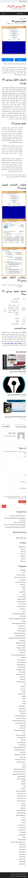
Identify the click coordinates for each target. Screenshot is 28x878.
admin (9, 23)
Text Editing (22, 832)
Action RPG (22, 579)
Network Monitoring (20, 723)
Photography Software (19, 749)
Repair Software (21, 776)
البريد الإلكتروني (22, 481)
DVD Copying (22, 650)
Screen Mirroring (21, 793)
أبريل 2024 (22, 561)
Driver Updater (21, 645)
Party (24, 732)
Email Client (22, 652)
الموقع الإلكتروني (22, 488)
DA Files (23, 621)
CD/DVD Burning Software (18, 613)
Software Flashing (21, 813)
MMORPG (22, 713)
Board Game (22, 604)
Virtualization (22, 851)
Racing (23, 766)
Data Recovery (21, 626)
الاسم (24, 475)
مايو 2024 (23, 558)
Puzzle (23, 764)
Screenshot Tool (21, 798)
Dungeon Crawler (21, 647)
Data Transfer (22, 628)
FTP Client (22, 689)
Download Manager (20, 643)
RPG (24, 786)
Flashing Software (21, 681)
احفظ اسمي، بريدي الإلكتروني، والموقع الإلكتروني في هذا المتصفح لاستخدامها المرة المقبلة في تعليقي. (14, 497)
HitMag (24, 876)
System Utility (22, 830)
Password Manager (20, 735)
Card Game (22, 609)
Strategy (23, 820)
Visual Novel (22, 856)
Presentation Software (19, 754)
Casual (23, 611)
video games (22, 849)
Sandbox (23, 788)
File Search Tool (21, 667)
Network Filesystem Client (18, 720)
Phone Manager (21, 742)
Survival (23, 822)
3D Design (22, 570)
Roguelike (23, 783)
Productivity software (20, 759)
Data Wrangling (21, 630)
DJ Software (22, 640)
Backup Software (21, 601)
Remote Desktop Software (18, 774)
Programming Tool (20, 762)
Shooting (23, 805)
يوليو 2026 (23, 549)
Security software (21, 800)
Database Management (19, 633)
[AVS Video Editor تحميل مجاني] (14, 362)
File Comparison (21, 660)
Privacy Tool (22, 757)
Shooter (23, 803)
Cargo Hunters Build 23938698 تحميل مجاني (14, 524)
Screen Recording (21, 796)
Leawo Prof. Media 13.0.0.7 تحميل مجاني (15, 416)
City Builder (22, 616)
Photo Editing (22, 745)
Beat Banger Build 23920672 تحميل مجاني (15, 527)
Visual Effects (22, 854)
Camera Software (21, 606)
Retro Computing (21, 779)
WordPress (18, 876)
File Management (21, 664)
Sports (23, 817)
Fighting (23, 657)
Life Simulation (21, 706)
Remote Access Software (19, 771)
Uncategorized (23, 18)
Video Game (22, 847)
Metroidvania (22, 711)
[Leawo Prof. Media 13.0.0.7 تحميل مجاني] (14, 407)
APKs (24, 589)
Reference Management (19, 769)
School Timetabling (20, 791)
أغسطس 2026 (21, 546)
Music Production (21, 718)
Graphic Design (21, 694)
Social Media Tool (21, 810)
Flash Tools (22, 679)
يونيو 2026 (23, 551)
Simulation (22, 808)
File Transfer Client (20, 674)
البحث (24, 504)
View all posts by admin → (10, 436)
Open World (22, 728)
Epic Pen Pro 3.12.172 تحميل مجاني (16, 394)
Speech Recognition (20, 815)
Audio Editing (22, 596)
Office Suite (22, 725)
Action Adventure (21, 575)
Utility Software (21, 839)
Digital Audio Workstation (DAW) (17, 638)
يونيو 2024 (23, 556)
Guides (23, 696)
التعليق (24, 456)
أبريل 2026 (22, 554)
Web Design (22, 861)
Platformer (22, 752)
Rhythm (23, 781)
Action (23, 572)
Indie (24, 701)
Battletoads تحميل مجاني (19, 522)
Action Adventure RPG (19, 577)
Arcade (23, 594)
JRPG (24, 703)
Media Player (22, 708)
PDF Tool (23, 740)
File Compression (21, 662)
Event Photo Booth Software (18, 655)
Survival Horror (21, 825)
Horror (23, 698)
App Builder (22, 592)
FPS (24, 684)
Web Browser (22, 859)
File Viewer (22, 677)
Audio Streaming (21, 599)
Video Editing (22, 844)
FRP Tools (23, 686)
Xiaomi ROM (22, 864)
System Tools (22, 827)
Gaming (23, 691)
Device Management (20, 635)
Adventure (22, 584)
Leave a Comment (15, 23)
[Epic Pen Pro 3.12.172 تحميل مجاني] (14, 385)
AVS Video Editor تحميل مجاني (18, 371)
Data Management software (18, 623)
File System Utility (21, 669)
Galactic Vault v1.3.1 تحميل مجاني (17, 515)
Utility (23, 837)
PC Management (21, 737)
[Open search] (3, 13)
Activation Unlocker (20, 582)
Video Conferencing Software (18, 842)
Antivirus (23, 587)
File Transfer (22, 672)
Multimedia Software (20, 715)
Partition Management (19, 730)
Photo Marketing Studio (19, 747)
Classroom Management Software (17, 618)
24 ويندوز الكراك (16, 6)
